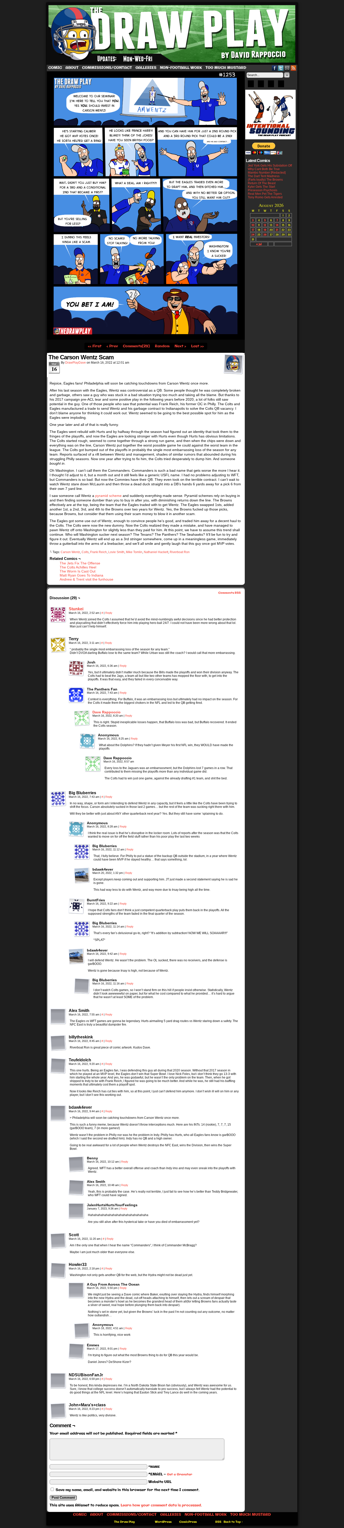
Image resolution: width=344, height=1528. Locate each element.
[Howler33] (58, 1270)
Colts (85, 552)
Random (162, 346)
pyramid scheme (108, 496)
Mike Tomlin (134, 552)
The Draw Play (172, 34)
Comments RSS (229, 593)
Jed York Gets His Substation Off (270, 165)
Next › (180, 346)
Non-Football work (181, 67)
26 (264, 234)
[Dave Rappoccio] (82, 725)
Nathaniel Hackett (156, 552)
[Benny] (76, 1164)
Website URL (159, 1481)
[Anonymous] (87, 741)
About (72, 67)
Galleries (145, 67)
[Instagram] (281, 85)
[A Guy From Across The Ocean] (76, 1290)
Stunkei (76, 609)
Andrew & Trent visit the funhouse (86, 579)
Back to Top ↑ (233, 1522)
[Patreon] (261, 85)
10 (253, 225)
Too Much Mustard (225, 67)
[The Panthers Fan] (76, 695)
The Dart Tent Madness (264, 176)
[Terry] (58, 645)
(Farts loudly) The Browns (265, 179)
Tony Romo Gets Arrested (265, 197)
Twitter (281, 68)
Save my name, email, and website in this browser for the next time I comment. (127, 1489)
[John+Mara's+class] (58, 1411)
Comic (55, 67)
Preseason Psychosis (262, 190)
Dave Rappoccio (106, 712)
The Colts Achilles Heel (78, 567)
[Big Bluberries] (58, 799)
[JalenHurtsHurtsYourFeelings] (76, 1211)
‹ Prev (112, 346)
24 (252, 234)
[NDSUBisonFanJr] (58, 1381)
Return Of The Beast (262, 183)
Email (287, 68)
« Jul (259, 244)
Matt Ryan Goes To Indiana (81, 575)
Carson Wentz (70, 552)
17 (253, 230)
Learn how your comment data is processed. (161, 1505)
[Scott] (58, 1241)
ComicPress (188, 1522)
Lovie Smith (116, 552)
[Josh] (76, 668)
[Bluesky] (251, 85)
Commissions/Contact (107, 67)
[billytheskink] (58, 1043)
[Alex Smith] (58, 1016)
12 (265, 225)
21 (277, 230)
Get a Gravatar (179, 1474)
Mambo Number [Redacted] (267, 172)
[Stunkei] (58, 622)
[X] (271, 85)
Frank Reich (98, 552)
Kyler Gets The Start (261, 186)
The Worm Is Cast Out (77, 571)
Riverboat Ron (180, 552)
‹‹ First (94, 346)
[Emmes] (76, 1351)
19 (265, 230)
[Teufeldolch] (58, 1066)
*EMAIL (170, 1474)
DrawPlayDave (75, 362)
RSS (293, 68)
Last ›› (197, 346)
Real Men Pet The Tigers (265, 194)
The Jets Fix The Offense (80, 563)
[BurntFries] (76, 906)
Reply (108, 612)
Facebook (274, 68)
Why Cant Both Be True (264, 169)
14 (277, 225)
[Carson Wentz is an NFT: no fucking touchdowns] (146, 338)
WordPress (163, 1522)
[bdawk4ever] (82, 875)
